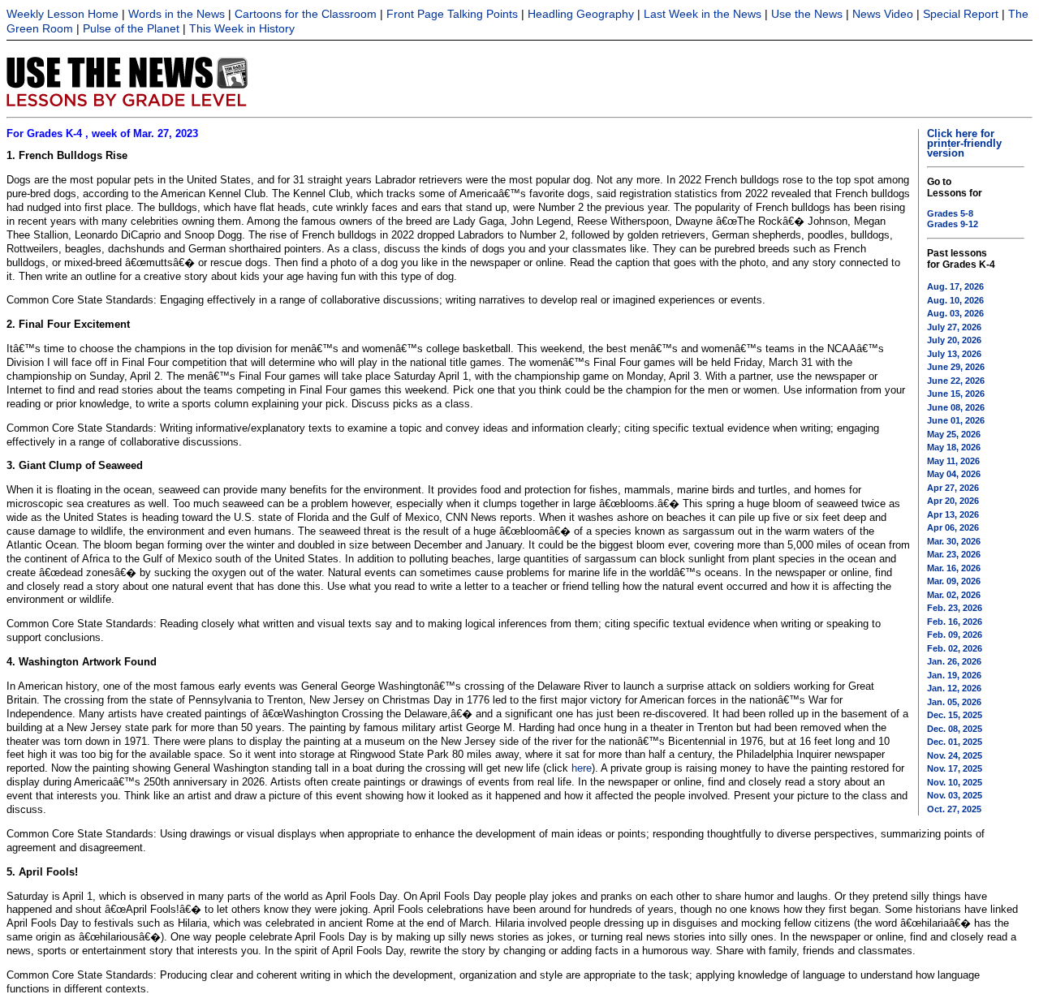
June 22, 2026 (956, 380)
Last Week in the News (702, 13)
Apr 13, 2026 (953, 514)
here (581, 768)
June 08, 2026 (956, 407)
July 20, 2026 (954, 340)
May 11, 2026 (953, 461)
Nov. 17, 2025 (954, 768)
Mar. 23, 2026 (954, 554)
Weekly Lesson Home (62, 13)
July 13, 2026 (954, 354)
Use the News (807, 13)
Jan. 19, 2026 (954, 675)
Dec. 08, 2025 (954, 729)
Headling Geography (581, 13)
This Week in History (242, 28)
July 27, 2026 (954, 327)
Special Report (960, 13)
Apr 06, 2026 (953, 527)
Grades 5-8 (950, 213)
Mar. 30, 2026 (954, 541)
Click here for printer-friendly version (964, 143)
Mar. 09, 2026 (954, 581)
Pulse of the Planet (131, 28)
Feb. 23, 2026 (954, 608)
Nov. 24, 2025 (954, 755)
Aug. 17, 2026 (955, 286)
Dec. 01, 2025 (954, 742)
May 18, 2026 (954, 447)
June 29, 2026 (956, 367)
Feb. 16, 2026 (954, 621)
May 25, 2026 (954, 434)
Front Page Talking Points (452, 13)
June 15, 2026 (956, 393)
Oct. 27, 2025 (954, 809)
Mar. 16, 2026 (954, 568)
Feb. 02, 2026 (954, 648)
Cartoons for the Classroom (306, 13)
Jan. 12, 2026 (954, 688)
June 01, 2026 (956, 420)
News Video (882, 13)
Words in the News (176, 13)
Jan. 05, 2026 (954, 702)
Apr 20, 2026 (953, 501)
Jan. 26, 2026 (954, 661)
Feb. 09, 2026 (954, 634)
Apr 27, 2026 (953, 488)
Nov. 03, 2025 (954, 795)
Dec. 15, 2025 (954, 715)
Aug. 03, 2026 (955, 313)
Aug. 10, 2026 (955, 300)
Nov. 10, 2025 (954, 782)
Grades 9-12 (952, 224)
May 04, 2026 (954, 474)
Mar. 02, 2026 (954, 595)
